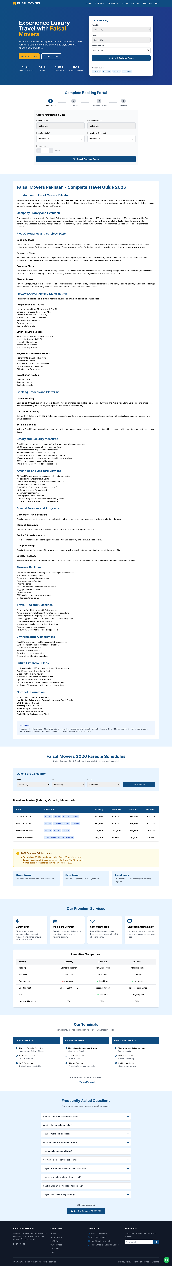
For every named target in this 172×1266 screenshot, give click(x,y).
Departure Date (98, 46)
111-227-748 (52, 56)
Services (135, 3)
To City (94, 35)
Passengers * (42, 146)
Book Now (99, 3)
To (53, 780)
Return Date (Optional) (96, 133)
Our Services (56, 1245)
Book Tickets (30, 56)
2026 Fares (55, 1241)
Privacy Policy (124, 1262)
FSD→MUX (127, 71)
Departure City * (43, 120)
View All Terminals (87, 1082)
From (19, 780)
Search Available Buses (123, 58)
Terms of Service (141, 1262)
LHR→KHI (96, 71)
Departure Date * (43, 133)
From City (95, 25)
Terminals (147, 3)
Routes (125, 3)
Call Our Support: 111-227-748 (87, 1211)
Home (88, 3)
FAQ (157, 3)
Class (89, 780)
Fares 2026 (113, 3)
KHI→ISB (116, 71)
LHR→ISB (106, 71)
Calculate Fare (139, 784)
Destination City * (94, 120)
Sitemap (155, 1262)
